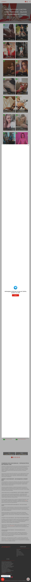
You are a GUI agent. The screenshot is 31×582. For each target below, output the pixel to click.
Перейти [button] (15, 295)
